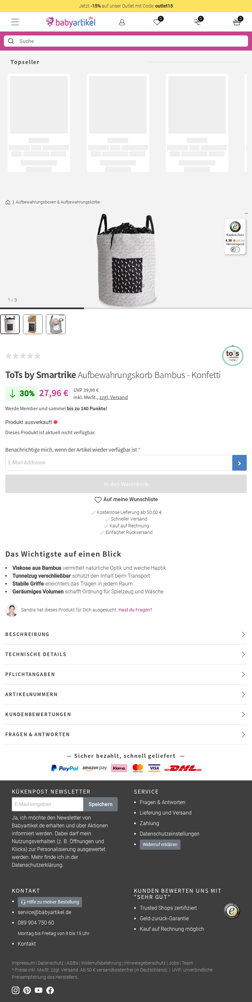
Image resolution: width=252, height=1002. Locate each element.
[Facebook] (51, 990)
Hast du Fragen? (135, 609)
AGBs (72, 963)
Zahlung (149, 823)
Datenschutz (51, 963)
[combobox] (126, 41)
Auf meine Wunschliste (130, 499)
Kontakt (27, 944)
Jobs (174, 963)
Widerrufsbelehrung (101, 963)
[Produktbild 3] (56, 324)
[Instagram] (17, 990)
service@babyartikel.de (44, 912)
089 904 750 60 (36, 923)
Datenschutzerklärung (37, 865)
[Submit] (11, 41)
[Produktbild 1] (10, 324)
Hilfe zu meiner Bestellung (52, 902)
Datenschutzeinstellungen (170, 834)
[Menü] (246, 215)
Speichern (101, 804)
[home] (70, 22)
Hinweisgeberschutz (145, 963)
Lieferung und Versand (166, 813)
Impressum (23, 963)
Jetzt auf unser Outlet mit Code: (126, 6)
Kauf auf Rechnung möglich (172, 929)
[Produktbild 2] (33, 324)
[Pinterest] (29, 990)
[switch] (235, 249)
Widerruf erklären (160, 844)
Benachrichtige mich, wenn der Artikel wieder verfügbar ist (71, 449)
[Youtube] (40, 990)
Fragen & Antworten (162, 802)
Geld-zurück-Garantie (164, 918)
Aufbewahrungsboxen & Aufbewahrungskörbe (58, 202)
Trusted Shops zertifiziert (168, 908)
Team (187, 963)
